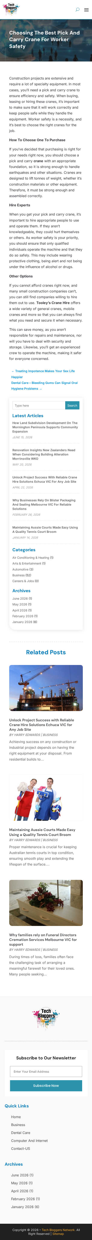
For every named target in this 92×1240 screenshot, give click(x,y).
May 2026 (19, 604)
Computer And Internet (29, 1140)
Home (16, 1117)
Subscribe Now (46, 1085)
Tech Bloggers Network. (59, 1230)
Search (72, 405)
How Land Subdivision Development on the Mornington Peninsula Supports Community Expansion (45, 427)
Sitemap (58, 1234)
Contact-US (20, 1148)
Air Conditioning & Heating (30, 557)
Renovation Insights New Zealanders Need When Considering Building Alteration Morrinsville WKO (43, 454)
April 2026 (19, 610)
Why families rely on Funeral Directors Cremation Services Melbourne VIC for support (43, 940)
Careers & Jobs (23, 581)
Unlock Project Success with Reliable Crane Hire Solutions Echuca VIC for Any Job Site (41, 725)
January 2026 (22, 622)
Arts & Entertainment (26, 563)
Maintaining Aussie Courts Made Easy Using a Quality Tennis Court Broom (42, 832)
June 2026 (20, 598)
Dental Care (20, 1133)
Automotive (20, 569)
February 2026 (22, 616)
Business (18, 575)
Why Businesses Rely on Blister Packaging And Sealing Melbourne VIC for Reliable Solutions (44, 504)
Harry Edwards (27, 735)
